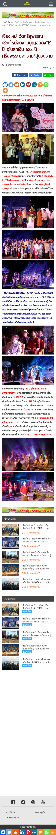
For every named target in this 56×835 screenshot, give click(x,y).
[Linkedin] (22, 84)
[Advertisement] (28, 701)
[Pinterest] (28, 84)
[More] (5, 90)
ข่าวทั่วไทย (7, 22)
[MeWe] (34, 84)
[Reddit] (16, 84)
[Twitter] (11, 84)
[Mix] (40, 84)
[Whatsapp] (46, 84)
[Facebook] (5, 84)
